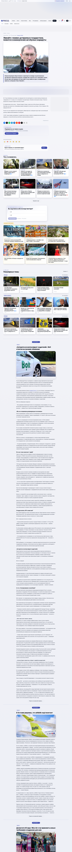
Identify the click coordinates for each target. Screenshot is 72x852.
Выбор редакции (43, 20)
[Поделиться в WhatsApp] (9, 123)
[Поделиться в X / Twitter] (7, 123)
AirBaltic (11, 23)
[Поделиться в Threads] (22, 123)
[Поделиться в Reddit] (17, 123)
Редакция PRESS (20, 35)
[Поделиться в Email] (24, 123)
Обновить (65, 271)
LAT (69, 20)
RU (67, 20)
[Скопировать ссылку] (27, 123)
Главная (13, 20)
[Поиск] (59, 21)
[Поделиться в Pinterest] (19, 123)
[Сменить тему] (64, 21)
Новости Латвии (24, 20)
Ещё (54, 20)
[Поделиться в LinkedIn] (14, 123)
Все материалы (65, 295)
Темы (2, 23)
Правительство (16, 23)
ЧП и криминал (35, 20)
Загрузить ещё (36, 200)
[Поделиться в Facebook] (4, 123)
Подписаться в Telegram (11, 133)
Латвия (5, 316)
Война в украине (7, 295)
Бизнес (8, 33)
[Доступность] (70, 1)
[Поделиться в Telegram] (12, 123)
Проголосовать (12, 218)
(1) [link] (67, 195)
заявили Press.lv (33, 390)
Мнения (50, 20)
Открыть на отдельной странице (36, 700)
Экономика (6, 23)
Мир (30, 20)
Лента (18, 20)
